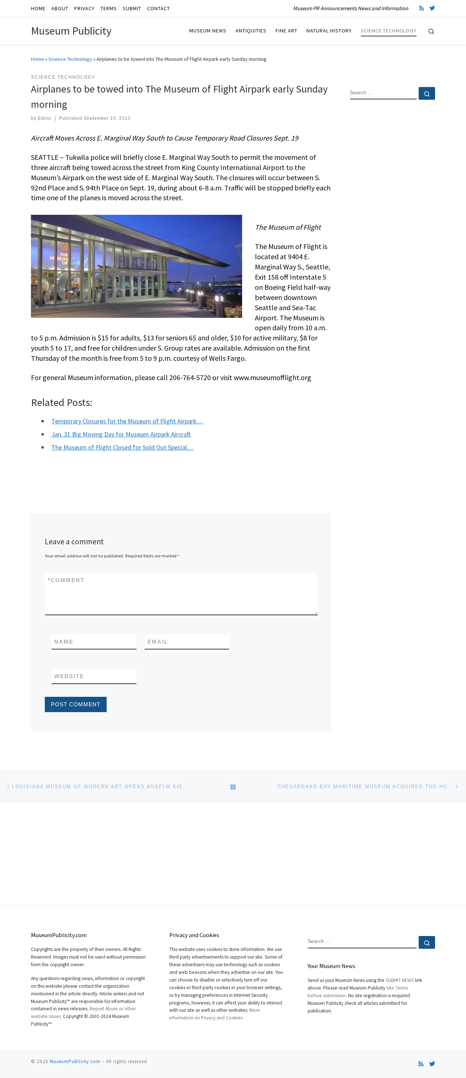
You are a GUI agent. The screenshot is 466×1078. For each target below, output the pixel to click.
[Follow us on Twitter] (432, 8)
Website (69, 676)
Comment (66, 580)
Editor (45, 118)
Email (157, 642)
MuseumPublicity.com (75, 1061)
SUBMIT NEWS (400, 980)
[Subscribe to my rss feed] (421, 8)
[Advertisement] (392, 223)
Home (37, 59)
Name (64, 642)
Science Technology (70, 59)
